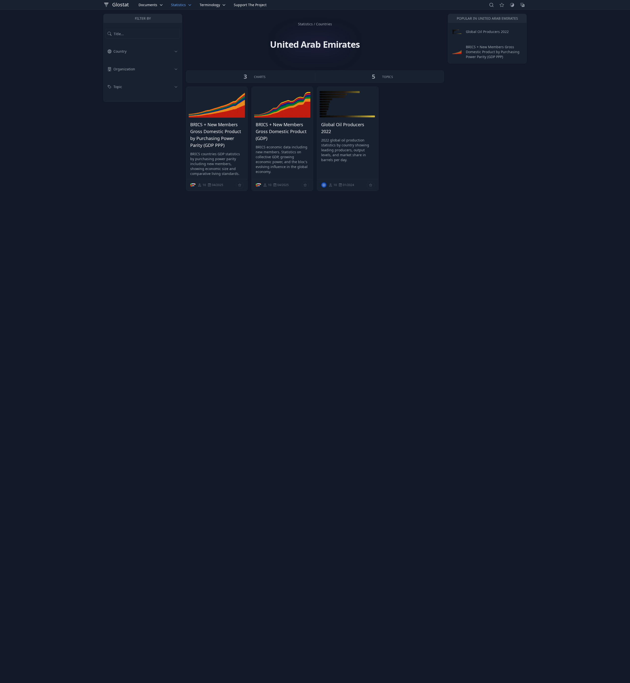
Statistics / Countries (315, 24)
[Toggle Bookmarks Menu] (502, 5)
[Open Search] (491, 5)
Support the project (250, 4)
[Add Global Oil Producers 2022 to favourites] (370, 185)
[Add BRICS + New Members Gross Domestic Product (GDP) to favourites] (305, 185)
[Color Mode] (512, 5)
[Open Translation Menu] (522, 5)
